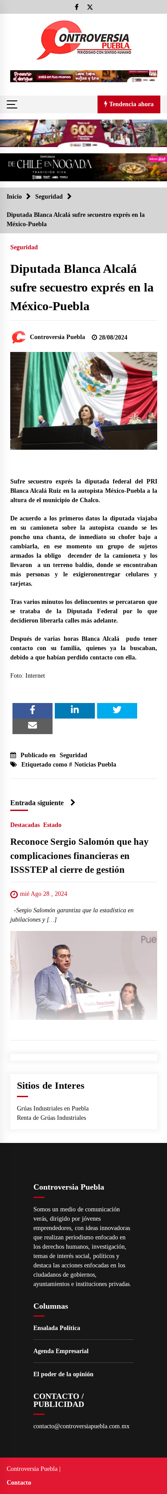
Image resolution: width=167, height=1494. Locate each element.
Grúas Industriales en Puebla (53, 1108)
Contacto (19, 1482)
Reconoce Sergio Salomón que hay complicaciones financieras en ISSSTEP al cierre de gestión (79, 855)
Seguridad (24, 247)
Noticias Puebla (95, 764)
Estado (52, 825)
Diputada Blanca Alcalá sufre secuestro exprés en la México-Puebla (82, 287)
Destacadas (25, 825)
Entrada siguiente (37, 803)
